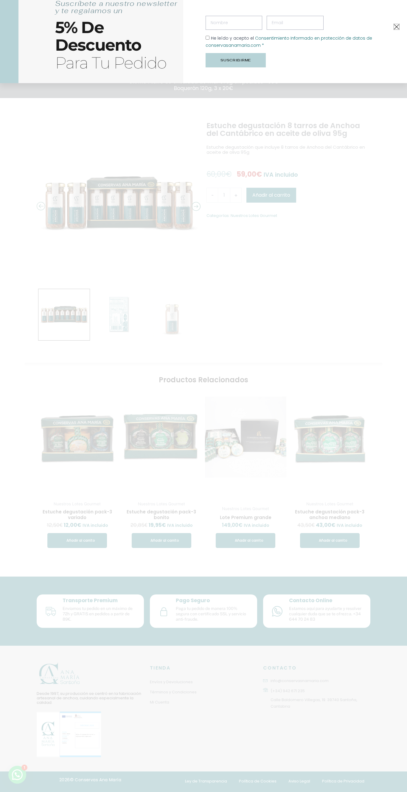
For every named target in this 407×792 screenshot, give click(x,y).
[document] (203, 396)
